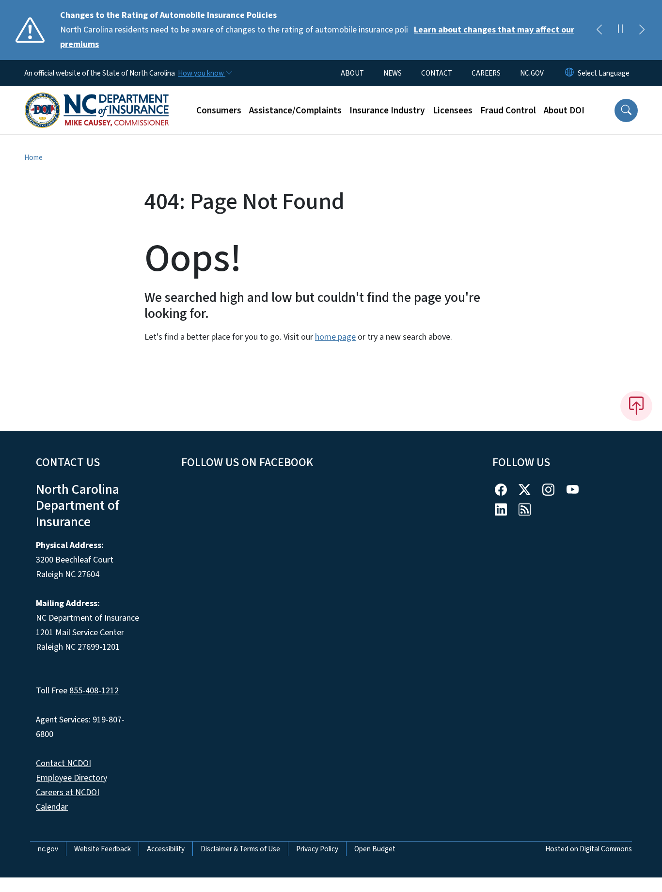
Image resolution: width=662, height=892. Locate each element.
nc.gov (48, 849)
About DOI (564, 110)
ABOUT (352, 73)
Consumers (218, 110)
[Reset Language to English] (569, 73)
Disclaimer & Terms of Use (240, 849)
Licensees (453, 110)
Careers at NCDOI (67, 792)
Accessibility (166, 849)
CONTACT (436, 73)
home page (335, 337)
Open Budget (374, 849)
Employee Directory (71, 778)
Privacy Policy (317, 849)
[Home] (97, 99)
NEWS (392, 73)
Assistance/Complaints (295, 110)
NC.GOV (532, 73)
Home (33, 157)
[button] (626, 110)
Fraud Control (508, 110)
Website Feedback (102, 849)
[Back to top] (636, 406)
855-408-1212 (94, 691)
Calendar (52, 807)
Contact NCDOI (63, 763)
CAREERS (486, 73)
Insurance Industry (387, 110)
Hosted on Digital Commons (588, 849)
